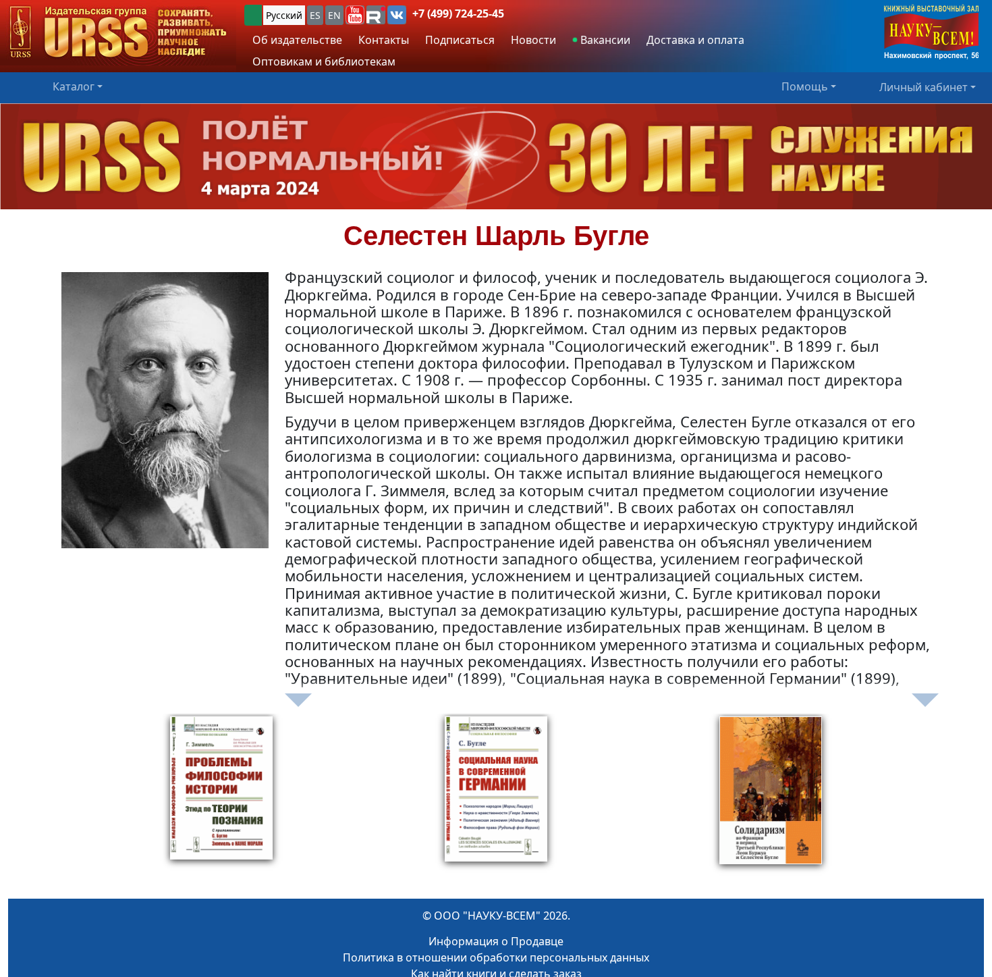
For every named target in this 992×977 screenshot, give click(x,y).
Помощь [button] (804, 86)
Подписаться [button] (460, 39)
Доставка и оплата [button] (695, 39)
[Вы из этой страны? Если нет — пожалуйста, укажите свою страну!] (253, 15)
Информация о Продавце (496, 941)
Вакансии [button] (604, 39)
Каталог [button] (73, 86)
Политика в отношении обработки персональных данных (496, 957)
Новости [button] (533, 39)
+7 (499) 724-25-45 (458, 13)
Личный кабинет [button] (923, 86)
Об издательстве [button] (297, 39)
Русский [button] (284, 15)
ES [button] (315, 15)
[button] (355, 14)
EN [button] (334, 15)
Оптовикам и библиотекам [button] (323, 61)
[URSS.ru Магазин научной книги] (118, 32)
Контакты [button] (383, 39)
